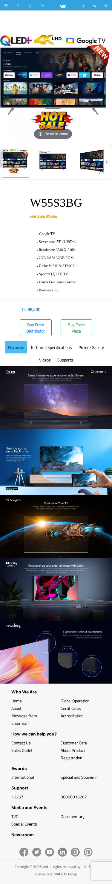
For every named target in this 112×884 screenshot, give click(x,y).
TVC (14, 816)
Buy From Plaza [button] (76, 328)
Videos (45, 360)
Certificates (71, 708)
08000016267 (74, 797)
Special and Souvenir (79, 777)
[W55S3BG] (53, 162)
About (16, 708)
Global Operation (75, 701)
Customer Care (74, 743)
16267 (17, 797)
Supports (65, 360)
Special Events (24, 824)
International (22, 777)
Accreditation (72, 716)
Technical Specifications (51, 347)
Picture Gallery (91, 347)
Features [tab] (16, 347)
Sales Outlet (22, 750)
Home (16, 701)
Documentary (73, 816)
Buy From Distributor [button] (35, 328)
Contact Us (21, 743)
